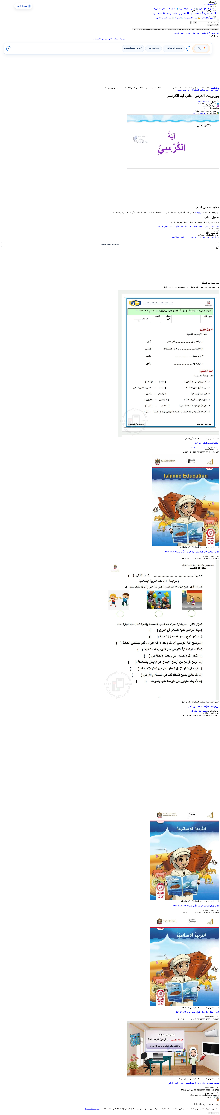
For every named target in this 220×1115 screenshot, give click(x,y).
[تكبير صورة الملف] (173, 168)
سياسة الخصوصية (92, 1109)
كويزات (116, 39)
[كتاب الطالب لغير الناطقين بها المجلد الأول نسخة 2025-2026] (185, 545)
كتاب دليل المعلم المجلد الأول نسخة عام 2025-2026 (196, 906)
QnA (110, 39)
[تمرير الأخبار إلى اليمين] (188, 48)
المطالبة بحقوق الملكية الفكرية (110, 244)
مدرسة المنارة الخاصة (199, 448)
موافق (216, 1113)
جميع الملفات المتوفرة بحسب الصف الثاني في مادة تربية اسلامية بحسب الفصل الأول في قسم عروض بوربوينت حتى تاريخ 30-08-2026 (175, 29)
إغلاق (210, 1113)
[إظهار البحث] (218, 20)
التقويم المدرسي (178, 33)
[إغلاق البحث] (191, 22)
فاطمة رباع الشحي (198, 113)
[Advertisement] (150, 70)
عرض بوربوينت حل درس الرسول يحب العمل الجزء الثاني (193, 1083)
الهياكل (104, 39)
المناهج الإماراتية (213, 25)
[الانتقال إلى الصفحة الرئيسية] (213, 4)
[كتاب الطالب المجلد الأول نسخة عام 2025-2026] (184, 1005)
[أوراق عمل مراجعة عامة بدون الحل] (160, 700)
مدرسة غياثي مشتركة (199, 711)
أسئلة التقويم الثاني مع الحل (206, 443)
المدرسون (215, 33)
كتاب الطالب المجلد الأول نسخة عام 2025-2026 (197, 1012)
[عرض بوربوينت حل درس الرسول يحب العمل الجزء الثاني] (173, 1076)
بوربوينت (198, 212)
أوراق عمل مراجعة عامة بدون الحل (203, 706)
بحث (195, 22)
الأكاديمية (123, 39)
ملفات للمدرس (190, 33)
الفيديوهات (97, 39)
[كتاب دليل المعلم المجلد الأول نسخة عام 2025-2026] (184, 899)
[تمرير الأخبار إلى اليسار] (8, 48)
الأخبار (208, 33)
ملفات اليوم (201, 33)
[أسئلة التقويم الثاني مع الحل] (168, 436)
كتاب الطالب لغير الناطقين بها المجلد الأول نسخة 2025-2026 (192, 552)
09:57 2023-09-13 (204, 101)
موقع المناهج (214, 88)
